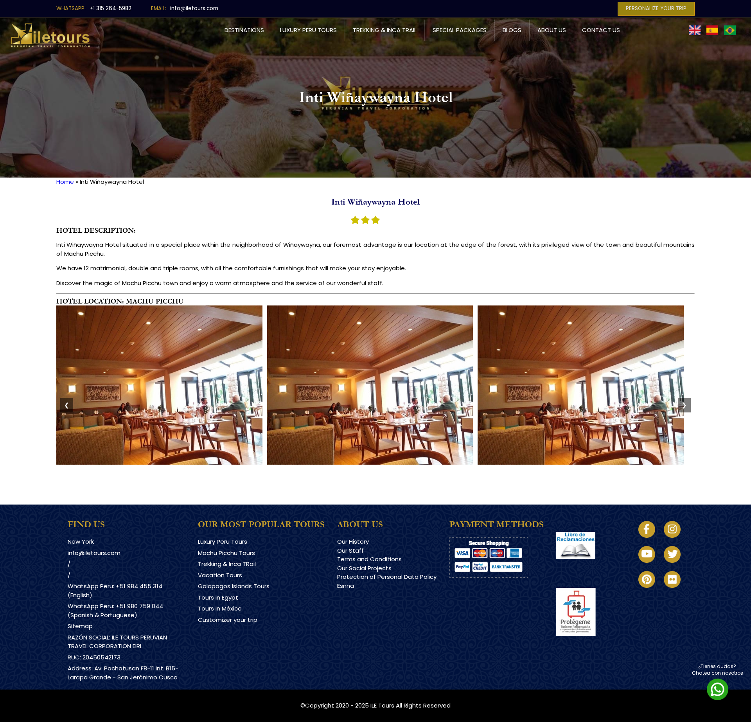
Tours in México (220, 608)
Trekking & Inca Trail (385, 30)
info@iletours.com (194, 8)
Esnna (345, 586)
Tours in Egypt (218, 597)
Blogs (512, 30)
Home (65, 182)
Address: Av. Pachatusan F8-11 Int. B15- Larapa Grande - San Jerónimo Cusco (123, 672)
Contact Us (601, 30)
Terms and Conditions (369, 559)
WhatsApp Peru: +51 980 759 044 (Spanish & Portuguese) (115, 610)
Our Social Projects (364, 568)
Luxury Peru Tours (308, 30)
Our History (353, 541)
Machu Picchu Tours (226, 553)
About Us (551, 30)
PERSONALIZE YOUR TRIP (656, 8)
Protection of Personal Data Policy (387, 577)
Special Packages (460, 30)
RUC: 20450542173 (94, 657)
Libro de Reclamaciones (590, 566)
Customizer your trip (227, 620)
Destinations (244, 30)
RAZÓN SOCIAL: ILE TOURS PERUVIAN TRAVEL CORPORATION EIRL (117, 641)
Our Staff (350, 550)
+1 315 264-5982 (110, 8)
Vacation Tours (220, 575)
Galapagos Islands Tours (233, 586)
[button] (159, 462)
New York (81, 541)
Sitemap (80, 626)
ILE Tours (382, 705)
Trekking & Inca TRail (227, 564)
